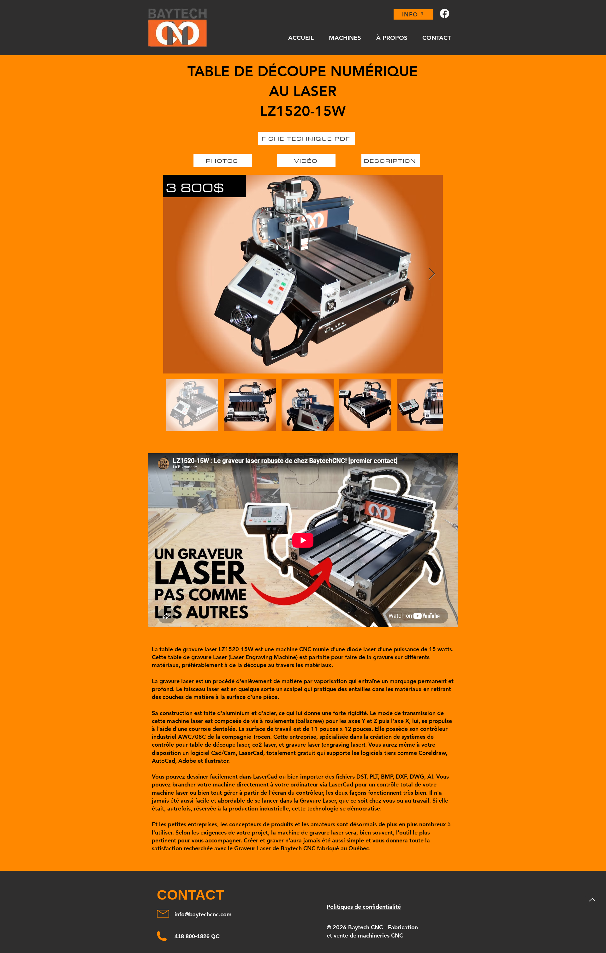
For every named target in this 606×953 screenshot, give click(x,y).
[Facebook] (444, 13)
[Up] (592, 899)
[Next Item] (432, 274)
